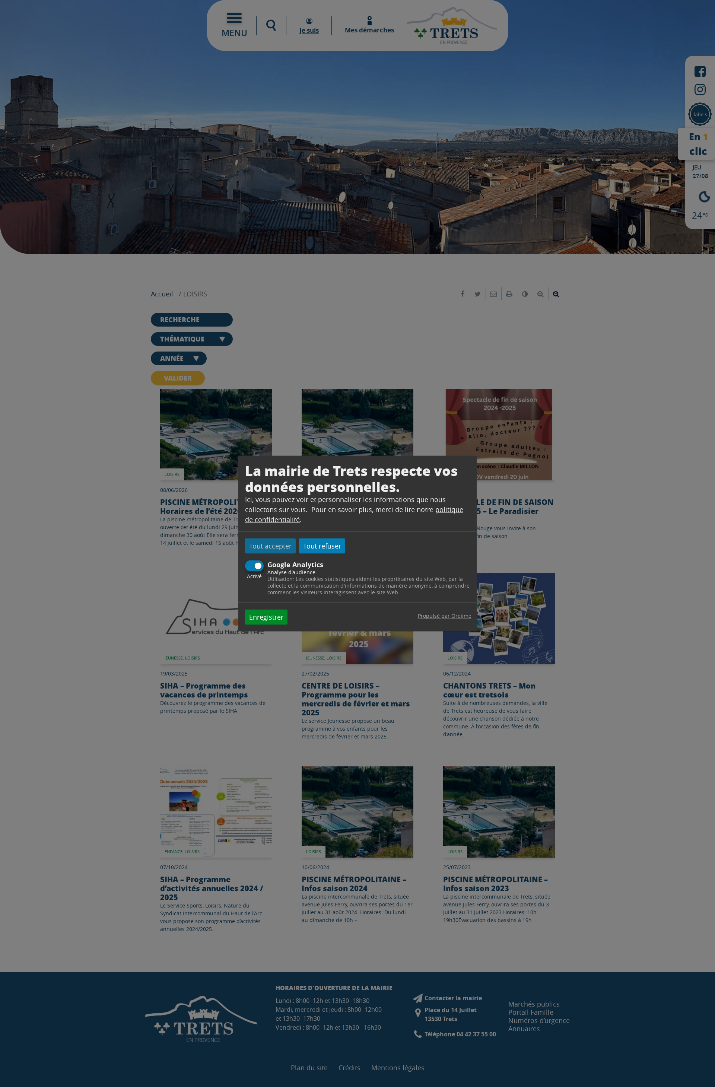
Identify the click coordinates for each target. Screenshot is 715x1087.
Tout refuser (322, 545)
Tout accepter (270, 545)
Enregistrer (266, 617)
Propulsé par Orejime (444, 615)
